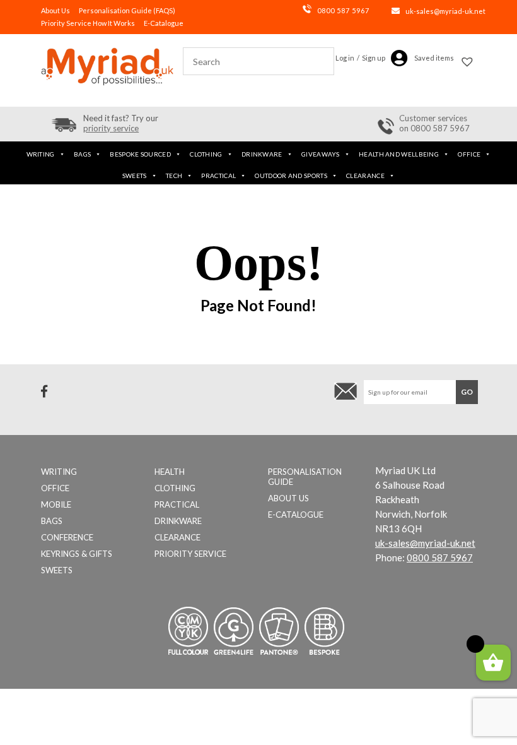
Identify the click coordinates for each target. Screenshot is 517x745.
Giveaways (320, 154)
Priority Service (190, 554)
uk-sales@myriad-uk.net (445, 11)
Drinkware (261, 154)
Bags (82, 154)
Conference (67, 537)
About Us (55, 10)
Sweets (134, 175)
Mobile (56, 504)
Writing (40, 154)
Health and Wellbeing (399, 154)
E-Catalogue (163, 23)
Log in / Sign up (360, 58)
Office (469, 154)
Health (169, 472)
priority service (111, 128)
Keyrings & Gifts (76, 554)
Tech (174, 175)
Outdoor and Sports (291, 175)
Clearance (365, 175)
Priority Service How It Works (88, 23)
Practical (218, 175)
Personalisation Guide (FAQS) (127, 10)
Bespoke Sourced (140, 154)
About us (288, 498)
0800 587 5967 (343, 10)
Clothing (206, 154)
